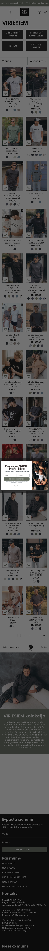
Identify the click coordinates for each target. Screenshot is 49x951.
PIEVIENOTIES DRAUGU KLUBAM (16, 479)
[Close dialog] (46, 462)
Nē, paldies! (16, 486)
